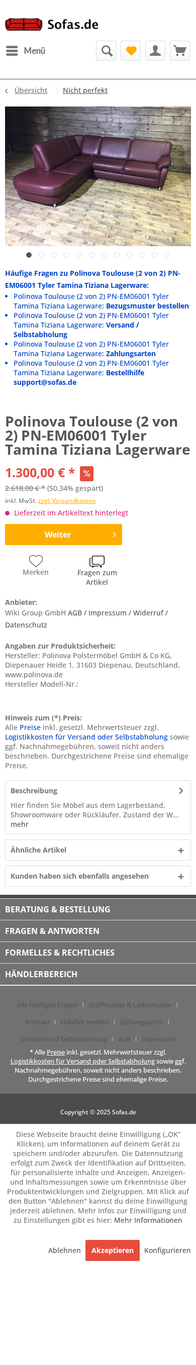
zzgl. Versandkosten (67, 500)
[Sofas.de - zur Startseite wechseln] (51, 27)
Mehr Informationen (148, 1220)
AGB (124, 1038)
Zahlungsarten (141, 1021)
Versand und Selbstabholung (64, 1038)
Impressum (159, 1038)
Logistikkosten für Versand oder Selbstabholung (86, 737)
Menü (34, 50)
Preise (30, 727)
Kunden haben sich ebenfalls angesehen (80, 876)
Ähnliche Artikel (38, 850)
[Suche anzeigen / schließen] (106, 51)
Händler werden (85, 1021)
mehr (20, 824)
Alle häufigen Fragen (47, 1004)
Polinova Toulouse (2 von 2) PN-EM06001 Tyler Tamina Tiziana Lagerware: (101, 300)
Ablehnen (65, 1250)
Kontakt (38, 1021)
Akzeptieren (112, 1250)
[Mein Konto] (155, 51)
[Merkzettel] (131, 51)
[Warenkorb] (180, 51)
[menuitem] (25, 51)
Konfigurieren (167, 1250)
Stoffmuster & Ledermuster (130, 1004)
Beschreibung (34, 790)
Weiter (58, 534)
